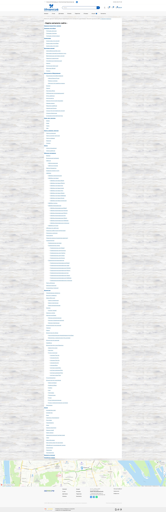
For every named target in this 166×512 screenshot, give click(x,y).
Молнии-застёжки (51, 315)
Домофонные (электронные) (54, 60)
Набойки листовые (53, 178)
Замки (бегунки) (50, 298)
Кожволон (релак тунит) (52, 170)
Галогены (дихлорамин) (52, 417)
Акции (93, 13)
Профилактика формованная (56, 260)
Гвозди (48, 88)
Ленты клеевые (50, 138)
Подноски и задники (51, 233)
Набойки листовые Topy (56, 190)
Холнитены (49, 405)
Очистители (49, 447)
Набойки (48, 173)
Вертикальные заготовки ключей (55, 55)
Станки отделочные (51, 113)
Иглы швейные (50, 95)
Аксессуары (47, 38)
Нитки (46, 145)
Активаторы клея (51, 410)
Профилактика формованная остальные (61, 280)
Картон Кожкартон (51, 168)
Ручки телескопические (54, 400)
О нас (53, 13)
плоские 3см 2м (54, 362)
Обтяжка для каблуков (52, 228)
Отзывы (86, 13)
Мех (47, 128)
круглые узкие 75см (55, 375)
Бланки (48, 85)
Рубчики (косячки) (51, 285)
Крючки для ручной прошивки (54, 100)
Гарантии (77, 13)
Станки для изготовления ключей (55, 110)
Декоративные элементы (53, 293)
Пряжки (48, 327)
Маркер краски (50, 103)
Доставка (61, 13)
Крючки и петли (50, 313)
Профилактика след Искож (57, 258)
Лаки (47, 437)
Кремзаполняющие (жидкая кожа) (55, 435)
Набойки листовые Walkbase (58, 195)
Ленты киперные (51, 133)
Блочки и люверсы (51, 295)
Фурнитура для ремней (52, 340)
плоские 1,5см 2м (54, 355)
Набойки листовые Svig (56, 185)
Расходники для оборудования (54, 75)
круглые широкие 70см (56, 372)
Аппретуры (49, 412)
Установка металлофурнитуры (54, 115)
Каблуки (48, 160)
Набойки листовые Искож (57, 198)
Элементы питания (49, 455)
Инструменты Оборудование (52, 73)
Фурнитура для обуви (52, 332)
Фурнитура (47, 290)
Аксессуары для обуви (52, 43)
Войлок (48, 155)
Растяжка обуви (50, 90)
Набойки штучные (53, 225)
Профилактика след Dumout (58, 250)
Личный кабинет (118, 488)
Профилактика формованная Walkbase (60, 278)
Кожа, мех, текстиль (50, 118)
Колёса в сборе (52, 385)
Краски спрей (50, 430)
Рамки (48, 330)
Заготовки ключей (49, 48)
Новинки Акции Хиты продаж (52, 26)
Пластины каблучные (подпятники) (55, 230)
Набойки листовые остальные (58, 200)
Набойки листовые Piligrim (57, 183)
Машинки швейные (51, 105)
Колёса (50, 387)
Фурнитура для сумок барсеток (54, 345)
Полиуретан (49, 235)
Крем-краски (49, 432)
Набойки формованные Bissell (58, 208)
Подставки (51, 392)
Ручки (49, 397)
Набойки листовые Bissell (57, 180)
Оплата (69, 13)
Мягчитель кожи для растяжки (54, 442)
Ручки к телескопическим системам (58, 402)
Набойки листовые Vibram (57, 193)
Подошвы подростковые (53, 36)
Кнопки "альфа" (52, 310)
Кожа (47, 123)
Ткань (47, 125)
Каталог (46, 13)
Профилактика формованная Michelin (60, 268)
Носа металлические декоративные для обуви (61, 335)
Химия (46, 407)
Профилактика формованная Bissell (60, 263)
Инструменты (50, 98)
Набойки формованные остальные (59, 223)
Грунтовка (49, 420)
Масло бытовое (50, 440)
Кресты (48, 63)
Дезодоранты (50, 422)
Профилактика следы (54, 245)
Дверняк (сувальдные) (52, 58)
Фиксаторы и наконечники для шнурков (59, 337)
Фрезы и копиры (52, 80)
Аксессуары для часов (52, 46)
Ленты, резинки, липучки (51, 130)
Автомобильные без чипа (53, 50)
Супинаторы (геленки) (52, 288)
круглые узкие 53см (55, 367)
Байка (48, 120)
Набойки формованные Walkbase (59, 220)
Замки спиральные (53, 300)
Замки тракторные (53, 303)
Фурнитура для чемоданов (53, 380)
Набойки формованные (54, 205)
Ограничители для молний (53, 325)
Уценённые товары (49, 457)
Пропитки (49, 450)
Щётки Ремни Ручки (53, 78)
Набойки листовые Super (57, 188)
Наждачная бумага (51, 108)
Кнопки (48, 308)
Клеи (47, 425)
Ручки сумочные (52, 352)
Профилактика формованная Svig (59, 273)
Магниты (50, 350)
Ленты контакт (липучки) (53, 135)
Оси (49, 390)
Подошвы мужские (51, 33)
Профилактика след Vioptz (57, 255)
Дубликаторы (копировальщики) (55, 93)
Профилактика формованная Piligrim (60, 270)
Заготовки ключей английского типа (56, 53)
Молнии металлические (54, 318)
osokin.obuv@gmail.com (96, 491)
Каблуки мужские (53, 165)
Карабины (49, 342)
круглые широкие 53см (56, 370)
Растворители (50, 452)
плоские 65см (54, 365)
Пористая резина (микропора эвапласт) (57, 238)
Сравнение (116, 491)
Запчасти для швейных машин (56, 83)
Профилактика (50, 240)
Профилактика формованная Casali (59, 265)
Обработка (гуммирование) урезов (55, 445)
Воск (47, 415)
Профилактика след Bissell (57, 248)
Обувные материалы (50, 153)
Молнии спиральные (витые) (56, 320)
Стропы (48, 143)
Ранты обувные (50, 283)
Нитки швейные (50, 150)
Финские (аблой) (50, 68)
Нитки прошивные (51, 148)
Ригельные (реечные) (52, 65)
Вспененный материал (52, 158)
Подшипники (52, 395)
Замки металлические (54, 305)
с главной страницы (105, 18)
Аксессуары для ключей (52, 41)
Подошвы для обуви (50, 28)
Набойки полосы (52, 203)
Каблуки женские (53, 163)
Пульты (48, 70)
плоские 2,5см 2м (54, 360)
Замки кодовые (52, 382)
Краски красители (51, 427)
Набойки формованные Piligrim (58, 213)
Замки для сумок (52, 348)
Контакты (103, 13)
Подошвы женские (51, 31)
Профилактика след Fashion (57, 253)
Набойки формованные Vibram (58, 218)
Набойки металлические (55, 175)
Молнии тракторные (53, 323)
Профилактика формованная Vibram (60, 275)
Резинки (48, 140)
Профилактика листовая (54, 243)
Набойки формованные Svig (58, 215)
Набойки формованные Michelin (59, 210)
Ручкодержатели (50, 377)
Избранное (116, 493)
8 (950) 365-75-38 (117, 2)
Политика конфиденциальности (114, 503)
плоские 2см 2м (54, 357)
